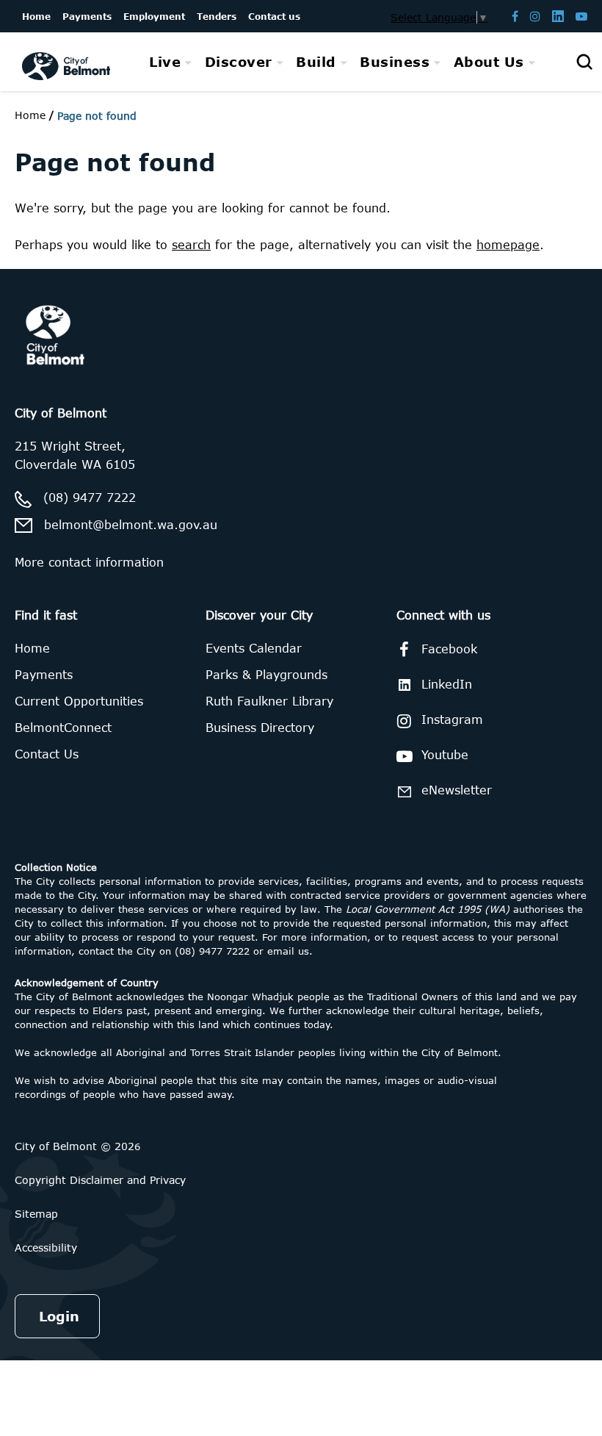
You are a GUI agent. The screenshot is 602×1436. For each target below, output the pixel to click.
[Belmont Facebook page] (515, 15)
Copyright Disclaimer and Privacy (100, 1180)
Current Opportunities (79, 701)
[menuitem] (170, 61)
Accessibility (46, 1247)
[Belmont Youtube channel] (581, 15)
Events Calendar (254, 648)
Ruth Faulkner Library (269, 701)
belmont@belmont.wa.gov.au (130, 524)
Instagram (452, 719)
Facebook (449, 649)
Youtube (444, 754)
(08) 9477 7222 (89, 497)
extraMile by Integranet (69, 277)
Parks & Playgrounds (266, 674)
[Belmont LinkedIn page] (558, 15)
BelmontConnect (63, 727)
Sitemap (36, 1213)
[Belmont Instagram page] (535, 15)
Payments (44, 674)
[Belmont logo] (66, 61)
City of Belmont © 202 (74, 1146)
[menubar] (342, 62)
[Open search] (584, 61)
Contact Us (47, 754)
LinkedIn (446, 684)
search (191, 244)
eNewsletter (456, 790)
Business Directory (260, 727)
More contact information (89, 562)
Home (30, 115)
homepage (508, 244)
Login (59, 1316)
